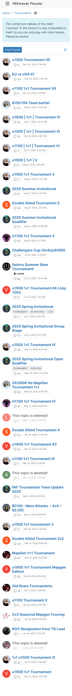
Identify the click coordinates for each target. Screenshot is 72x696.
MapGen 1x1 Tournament (33, 553)
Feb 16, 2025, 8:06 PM (36, 543)
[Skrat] (6, 105)
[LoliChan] (6, 555)
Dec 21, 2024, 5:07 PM (35, 676)
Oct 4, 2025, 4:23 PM (34, 150)
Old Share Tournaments (32, 586)
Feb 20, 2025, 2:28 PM (35, 529)
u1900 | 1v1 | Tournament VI (36, 117)
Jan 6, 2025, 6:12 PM (33, 648)
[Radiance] (6, 267)
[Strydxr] (6, 62)
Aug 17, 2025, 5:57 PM (35, 193)
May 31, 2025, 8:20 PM (35, 349)
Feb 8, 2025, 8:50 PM (34, 576)
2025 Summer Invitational (34, 189)
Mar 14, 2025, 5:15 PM (34, 463)
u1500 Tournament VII (31, 60)
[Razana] (6, 238)
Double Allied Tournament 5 (36, 203)
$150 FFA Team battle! (31, 103)
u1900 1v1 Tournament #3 (34, 444)
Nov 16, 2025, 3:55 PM (34, 93)
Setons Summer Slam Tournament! (30, 267)
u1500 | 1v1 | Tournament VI (36, 131)
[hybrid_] (6, 191)
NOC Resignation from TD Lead (38, 629)
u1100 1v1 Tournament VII (34, 88)
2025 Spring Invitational (32, 306)
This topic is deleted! (30, 415)
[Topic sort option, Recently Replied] (65, 50)
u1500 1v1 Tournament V (33, 174)
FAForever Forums (27, 3)
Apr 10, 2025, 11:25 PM (36, 434)
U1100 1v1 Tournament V (33, 236)
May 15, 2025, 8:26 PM (34, 420)
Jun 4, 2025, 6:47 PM (35, 335)
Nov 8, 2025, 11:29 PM (35, 107)
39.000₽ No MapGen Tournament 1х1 (30, 385)
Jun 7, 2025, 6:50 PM (34, 316)
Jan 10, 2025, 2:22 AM (34, 633)
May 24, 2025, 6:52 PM (36, 373)
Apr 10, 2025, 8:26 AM (35, 449)
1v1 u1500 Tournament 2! (33, 657)
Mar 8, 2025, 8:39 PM (33, 496)
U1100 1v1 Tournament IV (34, 401)
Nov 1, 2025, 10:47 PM (35, 122)
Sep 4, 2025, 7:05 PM (33, 165)
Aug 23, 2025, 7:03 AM (35, 179)
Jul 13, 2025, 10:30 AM (35, 278)
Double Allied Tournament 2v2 (38, 538)
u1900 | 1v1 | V (24, 160)
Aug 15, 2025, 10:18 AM (35, 226)
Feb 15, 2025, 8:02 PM (36, 558)
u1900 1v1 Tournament (31, 672)
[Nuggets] (6, 616)
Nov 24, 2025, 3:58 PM (34, 64)
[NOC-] (6, 631)
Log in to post (12, 49)
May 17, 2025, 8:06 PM (35, 406)
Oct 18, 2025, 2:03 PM (35, 136)
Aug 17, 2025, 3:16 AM (35, 208)
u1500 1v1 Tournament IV (34, 345)
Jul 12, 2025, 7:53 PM (34, 297)
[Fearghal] (6, 508)
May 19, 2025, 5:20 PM (35, 391)
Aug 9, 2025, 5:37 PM (34, 240)
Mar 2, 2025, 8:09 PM (35, 514)
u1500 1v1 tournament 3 (33, 524)
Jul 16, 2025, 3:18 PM (35, 255)
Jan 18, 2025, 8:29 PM (35, 619)
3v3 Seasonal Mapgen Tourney (38, 614)
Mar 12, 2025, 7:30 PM (34, 477)
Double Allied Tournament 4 (36, 430)
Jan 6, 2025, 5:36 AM (35, 662)
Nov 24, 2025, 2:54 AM (36, 78)
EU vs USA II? (23, 74)
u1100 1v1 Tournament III (33, 459)
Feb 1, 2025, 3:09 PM (34, 590)
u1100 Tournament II (29, 600)
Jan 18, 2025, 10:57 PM (34, 605)
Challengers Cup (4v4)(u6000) (38, 250)
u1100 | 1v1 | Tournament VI (36, 146)
